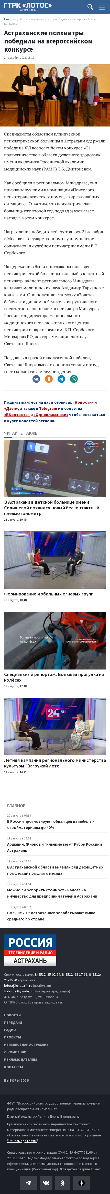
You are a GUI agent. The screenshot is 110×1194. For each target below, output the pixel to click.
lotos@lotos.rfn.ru (18, 985)
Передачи (13, 1022)
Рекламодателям (20, 1059)
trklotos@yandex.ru (19, 991)
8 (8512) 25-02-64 (47, 974)
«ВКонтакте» (17, 414)
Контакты (13, 1067)
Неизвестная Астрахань (26, 1044)
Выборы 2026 (16, 1080)
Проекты (12, 1037)
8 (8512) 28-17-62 (74, 974)
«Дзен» (11, 408)
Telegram (48, 408)
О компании (15, 1052)
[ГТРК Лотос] (28, 8)
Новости (12, 1015)
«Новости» (83, 402)
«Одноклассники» (51, 414)
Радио (10, 1029)
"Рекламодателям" (22, 1140)
